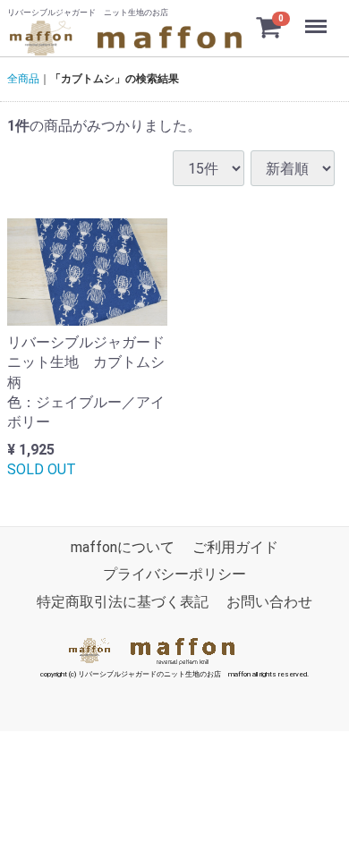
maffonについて (122, 547)
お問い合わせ (269, 601)
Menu (318, 16)
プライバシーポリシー (174, 574)
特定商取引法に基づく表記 (123, 601)
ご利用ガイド (235, 547)
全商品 (23, 78)
